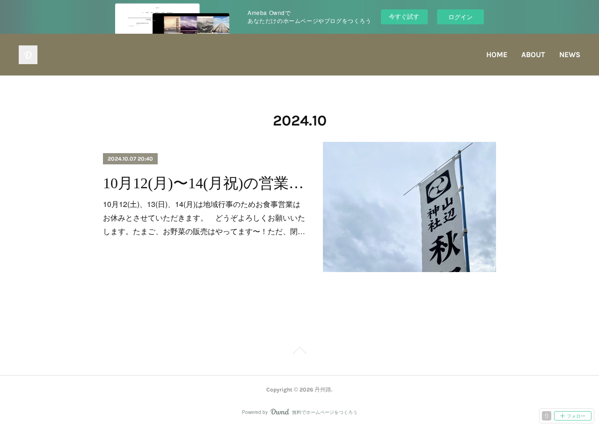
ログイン (460, 16)
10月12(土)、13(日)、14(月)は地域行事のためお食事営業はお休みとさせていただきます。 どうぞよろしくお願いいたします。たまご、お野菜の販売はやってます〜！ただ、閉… (204, 217)
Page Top (299, 352)
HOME (496, 54)
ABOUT (533, 54)
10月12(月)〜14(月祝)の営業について (205, 183)
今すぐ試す (404, 16)
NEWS (569, 54)
